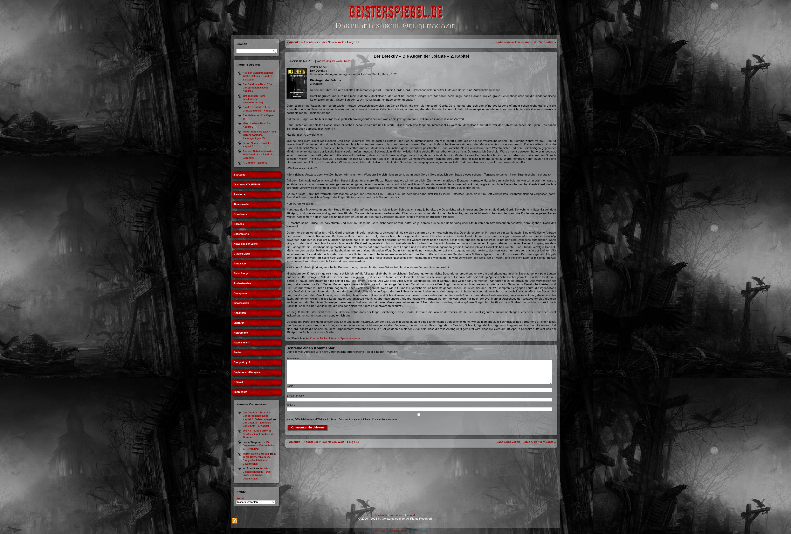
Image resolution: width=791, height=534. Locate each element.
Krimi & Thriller (319, 338)
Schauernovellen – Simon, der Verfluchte (524, 42)
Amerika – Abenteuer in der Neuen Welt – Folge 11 (324, 42)
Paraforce (240, 194)
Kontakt (238, 382)
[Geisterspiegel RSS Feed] (234, 521)
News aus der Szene (246, 243)
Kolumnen (240, 313)
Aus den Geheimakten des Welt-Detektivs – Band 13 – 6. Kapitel (258, 76)
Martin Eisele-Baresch (256, 453)
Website (291, 405)
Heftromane (241, 332)
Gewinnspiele (241, 303)
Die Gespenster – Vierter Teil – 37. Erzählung (258, 445)
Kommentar (293, 358)
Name (291, 386)
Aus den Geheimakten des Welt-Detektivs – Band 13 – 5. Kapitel (258, 154)
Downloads (240, 214)
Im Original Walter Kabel (336, 61)
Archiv (240, 498)
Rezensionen (241, 342)
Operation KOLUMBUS (247, 184)
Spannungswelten (350, 338)
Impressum (240, 392)
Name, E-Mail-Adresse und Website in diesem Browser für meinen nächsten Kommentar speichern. (342, 419)
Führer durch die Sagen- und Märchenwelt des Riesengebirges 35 (259, 135)
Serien (237, 352)
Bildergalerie (241, 234)
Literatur (239, 322)
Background (241, 293)
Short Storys (241, 273)
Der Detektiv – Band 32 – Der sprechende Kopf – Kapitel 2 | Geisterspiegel (257, 416)
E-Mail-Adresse (296, 395)
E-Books (239, 224)
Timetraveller (241, 204)
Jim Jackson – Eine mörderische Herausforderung (254, 99)
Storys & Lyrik (242, 362)
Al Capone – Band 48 (255, 162)
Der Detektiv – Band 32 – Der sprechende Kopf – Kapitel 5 (257, 88)
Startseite (239, 174)
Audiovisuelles (242, 283)
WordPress (380, 531)
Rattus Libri (240, 263)
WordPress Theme (398, 531)
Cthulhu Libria (242, 253)
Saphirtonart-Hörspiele (247, 372)
